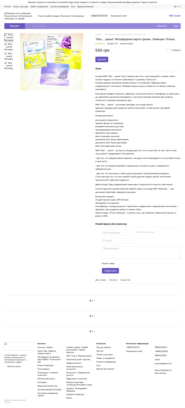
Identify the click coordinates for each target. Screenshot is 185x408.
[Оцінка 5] (137, 263)
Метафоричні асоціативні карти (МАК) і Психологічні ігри (49, 359)
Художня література (75, 394)
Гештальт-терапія (45, 347)
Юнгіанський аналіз (46, 379)
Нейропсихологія (73, 363)
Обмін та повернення (39, 7)
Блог (73, 7)
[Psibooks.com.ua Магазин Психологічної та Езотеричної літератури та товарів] (18, 346)
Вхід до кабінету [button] (104, 347)
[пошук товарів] (30, 26)
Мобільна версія (14, 366)
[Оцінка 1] (119, 263)
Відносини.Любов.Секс (48, 386)
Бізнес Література (45, 365)
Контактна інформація (59, 7)
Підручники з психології (76, 379)
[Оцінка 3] (128, 263)
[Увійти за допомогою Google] (161, 232)
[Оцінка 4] (133, 263)
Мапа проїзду (160, 373)
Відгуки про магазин (85, 7)
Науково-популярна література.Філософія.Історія (79, 383)
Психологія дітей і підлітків (78, 359)
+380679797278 (99, 16)
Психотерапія (43, 369)
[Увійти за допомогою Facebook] (157, 232)
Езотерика (42, 382)
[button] (183, 2)
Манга (69, 398)
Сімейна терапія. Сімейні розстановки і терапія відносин (77, 349)
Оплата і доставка (20, 7)
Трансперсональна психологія (74, 367)
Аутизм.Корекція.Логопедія (49, 389)
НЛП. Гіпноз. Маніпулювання (79, 356)
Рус (179, 6)
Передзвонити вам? (118, 16)
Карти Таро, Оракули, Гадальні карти (47, 352)
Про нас (7, 7)
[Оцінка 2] (124, 263)
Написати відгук (126, 44)
